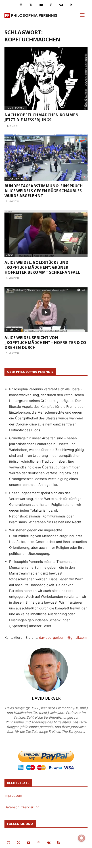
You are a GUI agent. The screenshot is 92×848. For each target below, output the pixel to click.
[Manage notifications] (81, 838)
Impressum (13, 795)
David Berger (46, 698)
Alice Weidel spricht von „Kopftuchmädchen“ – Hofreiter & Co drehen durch (45, 342)
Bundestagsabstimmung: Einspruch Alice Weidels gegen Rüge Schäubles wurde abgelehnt (43, 190)
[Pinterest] (51, 5)
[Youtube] (41, 5)
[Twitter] (31, 5)
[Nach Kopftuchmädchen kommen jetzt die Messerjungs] (46, 78)
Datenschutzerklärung (22, 807)
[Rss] (71, 5)
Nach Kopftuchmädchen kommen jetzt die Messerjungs (41, 117)
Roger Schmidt (16, 107)
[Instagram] (21, 5)
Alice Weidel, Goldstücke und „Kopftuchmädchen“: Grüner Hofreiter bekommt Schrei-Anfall (42, 267)
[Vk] (61, 5)
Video (9, 255)
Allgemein (12, 178)
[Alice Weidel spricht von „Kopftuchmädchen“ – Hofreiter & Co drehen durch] (46, 309)
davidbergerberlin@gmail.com (63, 637)
